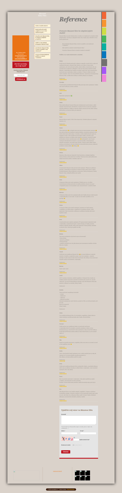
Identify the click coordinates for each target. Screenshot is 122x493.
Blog (104, 70)
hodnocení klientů (57, 471)
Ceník (104, 46)
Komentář (63, 414)
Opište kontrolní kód (84, 439)
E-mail (81, 431)
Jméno (62, 431)
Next (40, 475)
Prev (12, 475)
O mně (104, 39)
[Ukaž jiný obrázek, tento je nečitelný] (74, 437)
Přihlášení (104, 54)
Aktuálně (104, 78)
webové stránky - (66, 489)
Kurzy (104, 15)
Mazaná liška (20, 21)
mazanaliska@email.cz (21, 55)
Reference (104, 62)
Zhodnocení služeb (65, 445)
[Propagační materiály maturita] (26, 480)
